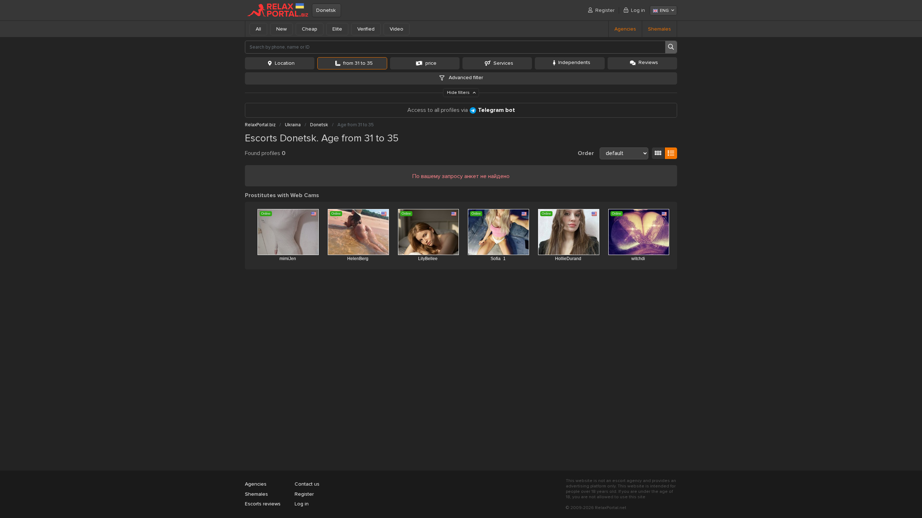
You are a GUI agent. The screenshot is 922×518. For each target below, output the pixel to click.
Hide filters (459, 92)
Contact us (307, 484)
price (431, 63)
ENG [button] (664, 10)
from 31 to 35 (358, 63)
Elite (337, 29)
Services (503, 63)
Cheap (309, 29)
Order (586, 153)
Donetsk (326, 10)
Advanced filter (465, 77)
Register (604, 10)
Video (396, 29)
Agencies (625, 29)
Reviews (648, 62)
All (258, 29)
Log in (638, 10)
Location (285, 63)
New (281, 29)
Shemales (659, 29)
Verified (366, 29)
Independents (574, 62)
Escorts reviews (263, 504)
